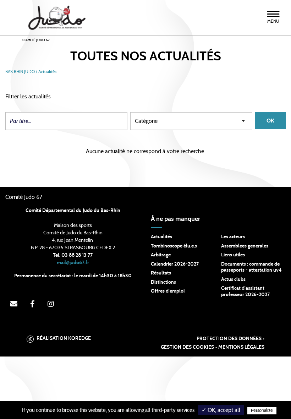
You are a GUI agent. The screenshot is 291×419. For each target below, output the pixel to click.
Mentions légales (241, 347)
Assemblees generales (244, 246)
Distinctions (163, 282)
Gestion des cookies (187, 347)
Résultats (161, 273)
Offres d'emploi (168, 291)
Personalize (262, 410)
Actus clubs (233, 279)
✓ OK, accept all (221, 410)
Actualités (161, 236)
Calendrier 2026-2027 (175, 264)
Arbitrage (161, 254)
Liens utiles (233, 254)
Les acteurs (233, 236)
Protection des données (229, 338)
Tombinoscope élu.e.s (174, 246)
